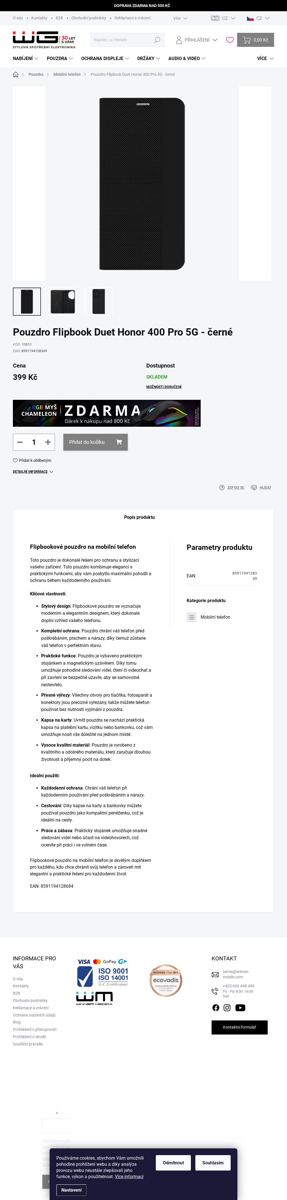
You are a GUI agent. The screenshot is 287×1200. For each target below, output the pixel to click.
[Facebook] (216, 1006)
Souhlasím (213, 1162)
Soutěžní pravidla (28, 1044)
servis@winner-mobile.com (236, 974)
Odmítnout (173, 1162)
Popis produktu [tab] (139, 517)
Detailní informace (30, 472)
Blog (17, 1022)
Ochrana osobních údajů (34, 1015)
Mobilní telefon (215, 617)
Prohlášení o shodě (29, 1036)
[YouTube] (240, 1006)
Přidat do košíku (87, 442)
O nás (18, 18)
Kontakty (39, 18)
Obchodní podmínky (88, 18)
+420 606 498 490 (238, 991)
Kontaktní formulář (239, 1027)
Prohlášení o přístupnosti (34, 1029)
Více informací (129, 1176)
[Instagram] (227, 1006)
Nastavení (71, 1190)
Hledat (157, 40)
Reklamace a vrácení (132, 18)
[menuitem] (26, 58)
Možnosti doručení (164, 387)
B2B (59, 18)
